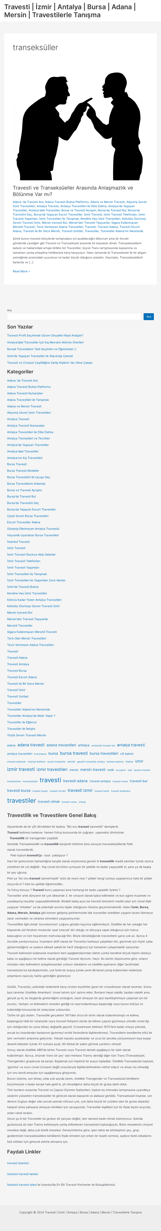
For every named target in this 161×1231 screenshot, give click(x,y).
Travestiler (92, 231)
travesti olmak (49, 802)
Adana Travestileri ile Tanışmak (28, 399)
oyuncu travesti (142, 770)
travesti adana (75, 781)
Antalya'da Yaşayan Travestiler (28, 445)
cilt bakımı (127, 753)
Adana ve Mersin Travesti (107, 202)
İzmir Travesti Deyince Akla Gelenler (31, 554)
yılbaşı (82, 802)
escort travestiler (56, 761)
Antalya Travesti (48, 206)
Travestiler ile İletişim (21, 728)
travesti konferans (120, 791)
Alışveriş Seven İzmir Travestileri (29, 412)
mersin (73, 769)
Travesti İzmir (16, 690)
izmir (139, 761)
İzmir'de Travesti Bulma (23, 586)
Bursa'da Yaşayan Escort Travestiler (58, 214)
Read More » (21, 271)
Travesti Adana (107, 227)
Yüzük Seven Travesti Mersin (26, 735)
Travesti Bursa (17, 670)
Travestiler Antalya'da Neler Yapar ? (31, 715)
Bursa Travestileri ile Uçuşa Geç (28, 477)
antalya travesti (131, 745)
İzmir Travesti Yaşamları (23, 567)
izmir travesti (21, 769)
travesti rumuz (69, 802)
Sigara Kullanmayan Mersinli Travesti (32, 632)
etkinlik (71, 761)
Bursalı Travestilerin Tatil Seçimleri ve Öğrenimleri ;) (41, 349)
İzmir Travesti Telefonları (120, 214)
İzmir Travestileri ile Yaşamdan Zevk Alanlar (36, 580)
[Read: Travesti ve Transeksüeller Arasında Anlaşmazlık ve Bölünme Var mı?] (80, 125)
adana (11, 745)
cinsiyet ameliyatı (16, 761)
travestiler (21, 800)
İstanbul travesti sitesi (22, 1184)
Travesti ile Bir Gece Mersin (41, 231)
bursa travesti (74, 753)
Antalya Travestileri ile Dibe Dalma (83, 206)
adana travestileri (61, 745)
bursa (53, 753)
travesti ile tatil (58, 791)
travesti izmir (80, 790)
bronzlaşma (40, 754)
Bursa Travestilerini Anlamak (26, 483)
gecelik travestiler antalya (91, 761)
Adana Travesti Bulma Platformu (67, 202)
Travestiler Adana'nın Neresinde (121, 231)
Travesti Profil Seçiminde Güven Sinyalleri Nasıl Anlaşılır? (45, 335)
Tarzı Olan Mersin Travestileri (26, 638)
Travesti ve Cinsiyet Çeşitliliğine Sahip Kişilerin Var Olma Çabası (49, 362)
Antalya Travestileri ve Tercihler (28, 438)
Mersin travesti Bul (54, 222)
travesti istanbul (18, 1163)
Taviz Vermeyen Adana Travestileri (59, 227)
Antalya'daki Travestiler (44, 210)
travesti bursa (19, 790)
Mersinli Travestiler (19, 625)
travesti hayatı (40, 791)
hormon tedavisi (115, 761)
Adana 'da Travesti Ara (28, 202)
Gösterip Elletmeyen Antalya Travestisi (33, 528)
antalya (84, 745)
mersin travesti (92, 769)
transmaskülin (30, 781)
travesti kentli (102, 791)
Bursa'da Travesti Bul (112, 210)
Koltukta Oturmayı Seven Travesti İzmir (33, 606)
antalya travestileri (19, 753)
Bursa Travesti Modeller (23, 470)
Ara (9, 310)
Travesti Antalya (18, 664)
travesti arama (120, 781)
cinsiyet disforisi (36, 761)
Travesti (90, 227)
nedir (110, 769)
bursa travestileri (104, 753)
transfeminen (14, 781)
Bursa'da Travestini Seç (23, 503)
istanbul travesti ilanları (22, 1174)
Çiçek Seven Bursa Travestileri (27, 516)
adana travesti (31, 744)
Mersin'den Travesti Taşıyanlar (89, 222)
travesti (50, 780)
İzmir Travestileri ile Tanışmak (59, 218)
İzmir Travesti (93, 214)
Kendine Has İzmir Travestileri (100, 218)
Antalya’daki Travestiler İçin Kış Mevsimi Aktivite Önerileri (45, 342)
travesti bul (138, 781)
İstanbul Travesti (18, 541)
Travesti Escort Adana (22, 677)
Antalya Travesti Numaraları (26, 425)
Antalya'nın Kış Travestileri (25, 458)
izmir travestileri (52, 769)
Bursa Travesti (17, 464)
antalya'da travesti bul (103, 745)
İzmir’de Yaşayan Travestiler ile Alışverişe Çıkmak (40, 356)
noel (130, 770)
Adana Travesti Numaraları (25, 393)
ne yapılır (121, 770)
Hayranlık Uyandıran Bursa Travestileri (33, 535)
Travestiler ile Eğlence (22, 722)
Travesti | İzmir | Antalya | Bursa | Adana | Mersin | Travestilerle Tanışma (70, 11)
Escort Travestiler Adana (23, 522)
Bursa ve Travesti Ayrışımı (78, 210)
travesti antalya (100, 781)
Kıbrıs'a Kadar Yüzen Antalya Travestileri (34, 599)
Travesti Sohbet (72, 231)
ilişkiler (129, 761)
